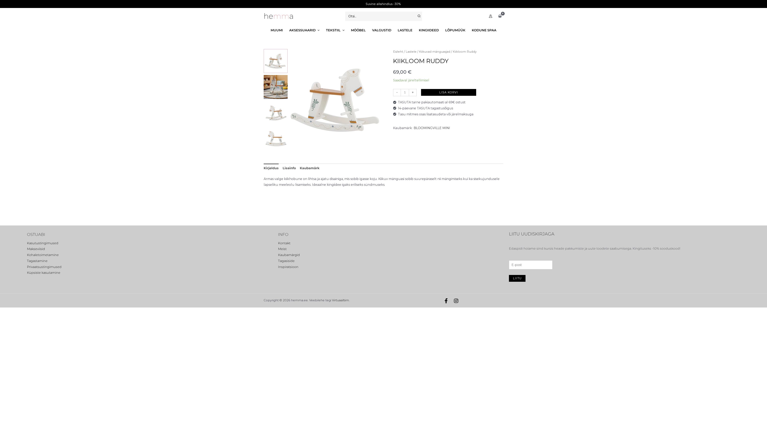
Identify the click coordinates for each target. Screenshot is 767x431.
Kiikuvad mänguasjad (434, 51)
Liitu (517, 278)
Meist (282, 249)
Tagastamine (37, 261)
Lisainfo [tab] (289, 168)
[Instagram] (456, 300)
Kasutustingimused (42, 243)
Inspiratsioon (288, 267)
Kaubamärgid (289, 255)
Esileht (398, 51)
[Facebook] (446, 300)
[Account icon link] (490, 16)
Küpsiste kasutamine (43, 273)
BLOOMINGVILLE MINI (432, 128)
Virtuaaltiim (340, 300)
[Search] (419, 16)
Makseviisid (36, 249)
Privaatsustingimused (44, 267)
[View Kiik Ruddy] (276, 61)
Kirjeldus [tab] (271, 168)
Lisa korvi (448, 92)
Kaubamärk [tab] (309, 168)
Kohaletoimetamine (43, 255)
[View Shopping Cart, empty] (499, 16)
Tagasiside (286, 261)
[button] (318, 30)
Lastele (411, 51)
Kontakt (284, 243)
